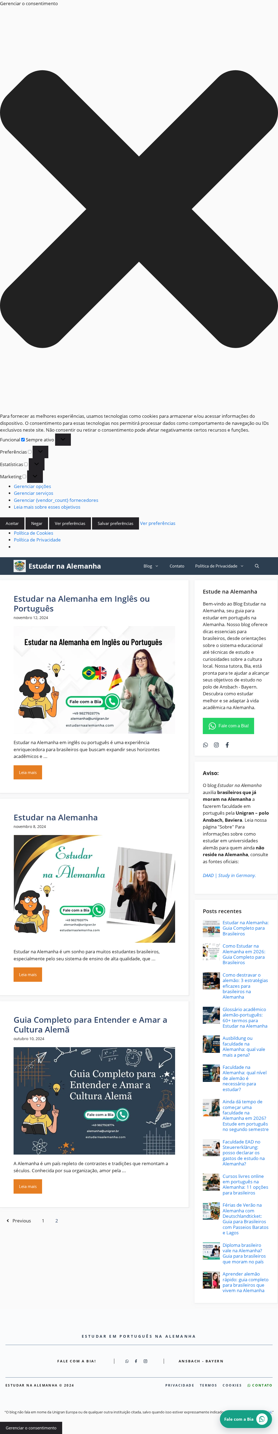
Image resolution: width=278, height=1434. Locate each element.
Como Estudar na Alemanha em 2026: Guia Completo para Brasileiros (244, 954)
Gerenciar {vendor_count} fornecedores (56, 500)
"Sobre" (226, 827)
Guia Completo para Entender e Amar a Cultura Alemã (90, 1024)
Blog (148, 566)
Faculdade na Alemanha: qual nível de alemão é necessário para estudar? (245, 1078)
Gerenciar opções (32, 486)
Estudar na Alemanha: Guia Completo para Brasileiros (246, 928)
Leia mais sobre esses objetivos (47, 507)
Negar (36, 523)
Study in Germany (236, 875)
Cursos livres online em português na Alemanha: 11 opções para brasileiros (245, 1184)
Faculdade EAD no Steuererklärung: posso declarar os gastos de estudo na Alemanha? (244, 1153)
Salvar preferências (115, 523)
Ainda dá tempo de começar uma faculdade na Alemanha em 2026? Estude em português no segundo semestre (246, 1115)
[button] (139, 210)
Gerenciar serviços (33, 493)
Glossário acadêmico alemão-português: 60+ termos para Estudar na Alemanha (245, 1017)
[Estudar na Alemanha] (20, 566)
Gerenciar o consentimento (31, 1427)
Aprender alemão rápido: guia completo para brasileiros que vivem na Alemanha (245, 1282)
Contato (177, 566)
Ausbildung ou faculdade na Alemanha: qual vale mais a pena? (244, 1046)
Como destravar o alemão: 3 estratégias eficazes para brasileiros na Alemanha (245, 986)
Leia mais (28, 772)
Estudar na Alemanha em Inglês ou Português (82, 603)
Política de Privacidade (37, 540)
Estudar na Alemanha (65, 566)
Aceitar (12, 523)
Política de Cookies (33, 533)
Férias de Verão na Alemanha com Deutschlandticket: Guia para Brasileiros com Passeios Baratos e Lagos (245, 1219)
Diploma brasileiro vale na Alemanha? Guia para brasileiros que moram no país (244, 1253)
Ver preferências (70, 523)
